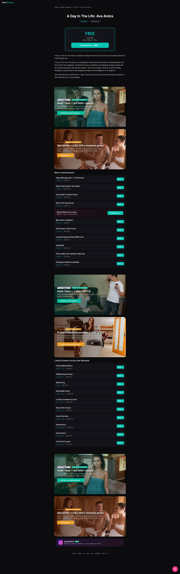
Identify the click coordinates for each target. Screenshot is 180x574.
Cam (88, 553)
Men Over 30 (60, 436)
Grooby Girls (60, 377)
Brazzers (69, 7)
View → (120, 179)
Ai (84, 553)
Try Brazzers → (115, 213)
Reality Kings (61, 419)
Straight (97, 553)
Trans (103, 553)
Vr (107, 553)
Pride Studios (61, 427)
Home (56, 7)
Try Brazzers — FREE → (90, 45)
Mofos (58, 385)
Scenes (62, 7)
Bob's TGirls (60, 368)
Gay (92, 553)
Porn (8, 2)
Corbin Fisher (61, 393)
